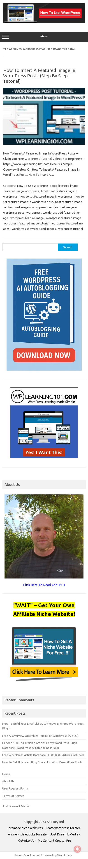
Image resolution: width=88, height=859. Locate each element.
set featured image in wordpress (25, 207)
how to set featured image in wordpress (46, 196)
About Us (8, 781)
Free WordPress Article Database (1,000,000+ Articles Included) (43, 755)
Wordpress (64, 855)
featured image (68, 185)
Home (6, 774)
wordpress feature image (27, 218)
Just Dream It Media (16, 806)
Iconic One (22, 855)
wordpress (33, 212)
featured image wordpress (21, 191)
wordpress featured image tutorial (26, 223)
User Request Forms (15, 788)
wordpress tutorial (70, 228)
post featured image (68, 201)
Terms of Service (13, 795)
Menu (44, 36)
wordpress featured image (63, 218)
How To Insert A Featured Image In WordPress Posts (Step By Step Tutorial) (39, 76)
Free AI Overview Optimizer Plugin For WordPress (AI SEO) (40, 735)
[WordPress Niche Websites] (44, 22)
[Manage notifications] (77, 849)
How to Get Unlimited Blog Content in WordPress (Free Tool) (42, 762)
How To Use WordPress (33, 185)
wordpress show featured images (34, 228)
